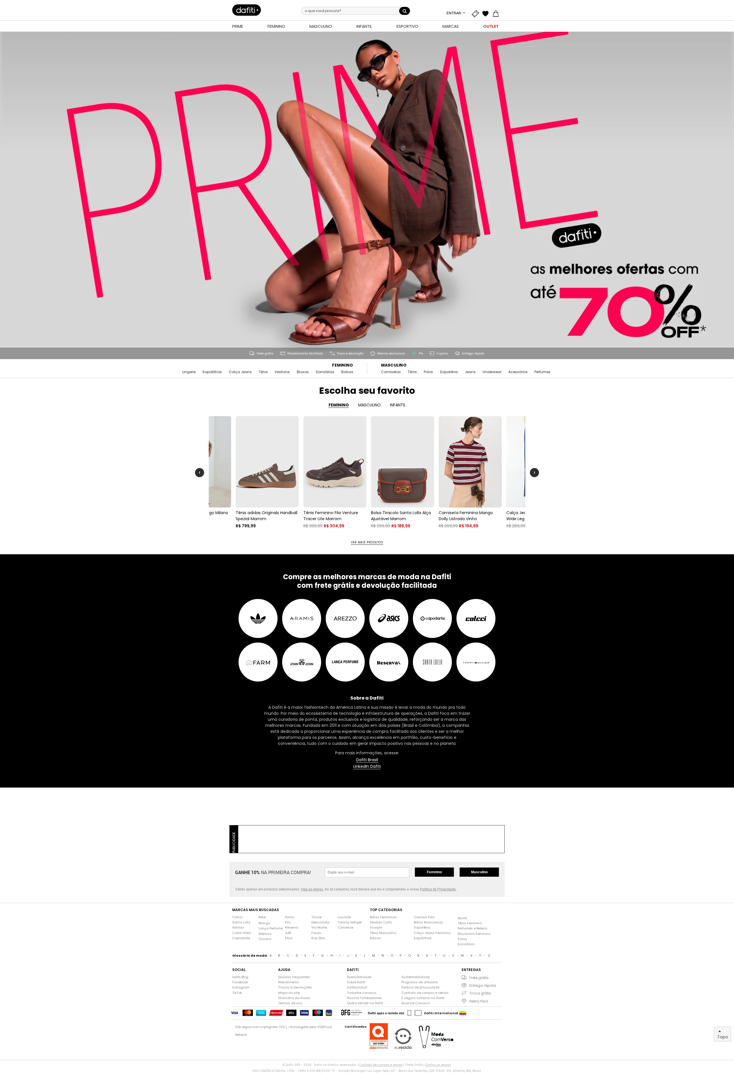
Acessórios (518, 372)
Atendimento (288, 982)
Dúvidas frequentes (294, 977)
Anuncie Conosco (415, 1003)
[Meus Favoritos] (486, 12)
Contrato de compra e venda (424, 993)
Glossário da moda (294, 998)
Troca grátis (480, 993)
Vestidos (282, 372)
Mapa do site (289, 993)
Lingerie (189, 372)
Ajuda (462, 918)
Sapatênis (449, 372)
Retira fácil (478, 1001)
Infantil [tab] (398, 405)
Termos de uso (290, 1003)
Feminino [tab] (339, 405)
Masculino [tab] (369, 405)
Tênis (263, 372)
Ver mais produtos (367, 543)
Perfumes (542, 372)
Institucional (357, 987)
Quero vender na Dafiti (365, 1003)
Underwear (492, 372)
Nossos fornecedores (364, 998)
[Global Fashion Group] (351, 1013)
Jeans (470, 372)
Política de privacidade (420, 987)
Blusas (303, 372)
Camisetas (391, 372)
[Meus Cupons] (476, 12)
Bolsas (347, 372)
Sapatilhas (212, 372)
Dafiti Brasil (367, 760)
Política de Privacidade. (438, 889)
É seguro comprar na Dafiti (422, 998)
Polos (428, 372)
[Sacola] (497, 12)
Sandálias (325, 372)
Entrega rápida (482, 985)
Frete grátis (479, 977)
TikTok (237, 993)
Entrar (454, 12)
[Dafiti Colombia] (462, 1013)
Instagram (240, 987)
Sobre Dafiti (356, 982)
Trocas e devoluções (295, 987)
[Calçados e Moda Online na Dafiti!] (246, 10)
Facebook (240, 982)
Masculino (394, 365)
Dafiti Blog (240, 977)
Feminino (342, 365)
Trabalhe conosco (361, 993)
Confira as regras (438, 1065)
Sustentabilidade (415, 977)
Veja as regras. (312, 889)
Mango (264, 923)
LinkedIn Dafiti (367, 766)
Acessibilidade (359, 977)
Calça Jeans (240, 372)
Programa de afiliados (419, 982)
